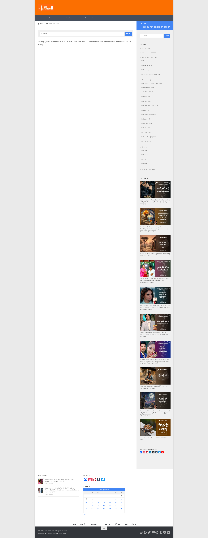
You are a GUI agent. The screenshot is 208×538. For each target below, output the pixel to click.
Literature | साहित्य (147, 80)
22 (115, 505)
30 (121, 508)
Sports (145, 159)
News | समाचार (146, 147)
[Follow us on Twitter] (151, 27)
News (87, 18)
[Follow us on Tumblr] (162, 27)
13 (104, 502)
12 (98, 502)
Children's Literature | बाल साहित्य (152, 83)
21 (110, 505)
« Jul (84, 514)
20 (104, 505)
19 (98, 505)
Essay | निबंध (146, 96)
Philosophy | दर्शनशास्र (149, 114)
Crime (145, 150)
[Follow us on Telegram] (165, 27)
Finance (145, 155)
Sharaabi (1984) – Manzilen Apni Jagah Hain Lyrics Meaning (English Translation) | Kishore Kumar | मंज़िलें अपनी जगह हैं (154, 334)
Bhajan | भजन (149, 91)
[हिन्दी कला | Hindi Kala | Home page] (46, 7)
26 (98, 508)
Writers (80, 18)
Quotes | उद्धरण (147, 123)
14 (110, 502)
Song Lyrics (69, 18)
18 (92, 505)
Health (145, 61)
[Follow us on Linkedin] (168, 27)
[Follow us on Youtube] (155, 27)
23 (121, 505)
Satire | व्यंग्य (146, 128)
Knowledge (146, 70)
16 (121, 502)
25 (92, 508)
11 (92, 502)
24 (86, 508)
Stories (94, 18)
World (145, 164)
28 (110, 508)
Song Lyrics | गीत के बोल (148, 169)
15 (115, 502)
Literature (58, 18)
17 (86, 505)
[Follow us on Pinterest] (158, 27)
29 (115, 508)
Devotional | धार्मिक (148, 88)
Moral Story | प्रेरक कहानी (150, 105)
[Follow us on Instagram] (144, 27)
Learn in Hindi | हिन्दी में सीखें (149, 57)
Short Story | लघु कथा (149, 137)
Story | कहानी (147, 141)
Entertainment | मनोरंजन (149, 53)
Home (40, 18)
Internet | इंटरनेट (148, 65)
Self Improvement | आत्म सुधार (152, 74)
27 (104, 508)
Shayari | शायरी (147, 132)
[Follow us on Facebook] (148, 27)
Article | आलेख (146, 48)
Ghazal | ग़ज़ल (147, 101)
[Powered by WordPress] (45, 533)
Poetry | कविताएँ (147, 119)
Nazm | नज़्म (146, 110)
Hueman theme (61, 533)
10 (86, 502)
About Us (47, 18)
